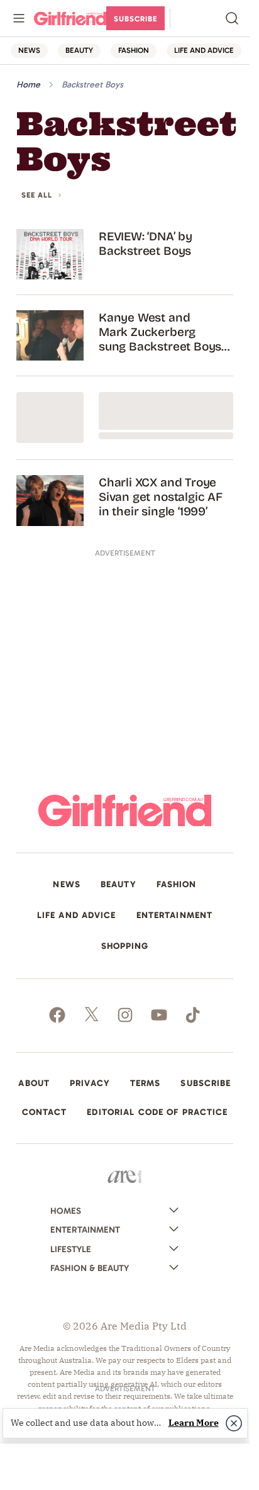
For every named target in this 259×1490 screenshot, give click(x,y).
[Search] (232, 18)
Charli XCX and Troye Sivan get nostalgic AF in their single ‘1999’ (161, 496)
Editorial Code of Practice (157, 1112)
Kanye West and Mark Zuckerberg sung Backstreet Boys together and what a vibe (160, 332)
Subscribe (135, 18)
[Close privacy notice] (234, 1423)
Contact (44, 1112)
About (34, 1083)
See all (36, 195)
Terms (145, 1083)
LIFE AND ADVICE (204, 50)
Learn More (193, 1422)
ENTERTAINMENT (174, 915)
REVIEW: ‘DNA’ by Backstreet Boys (145, 243)
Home (28, 84)
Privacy (90, 1083)
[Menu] (19, 18)
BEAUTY (79, 50)
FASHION (133, 50)
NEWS (29, 50)
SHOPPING (125, 946)
